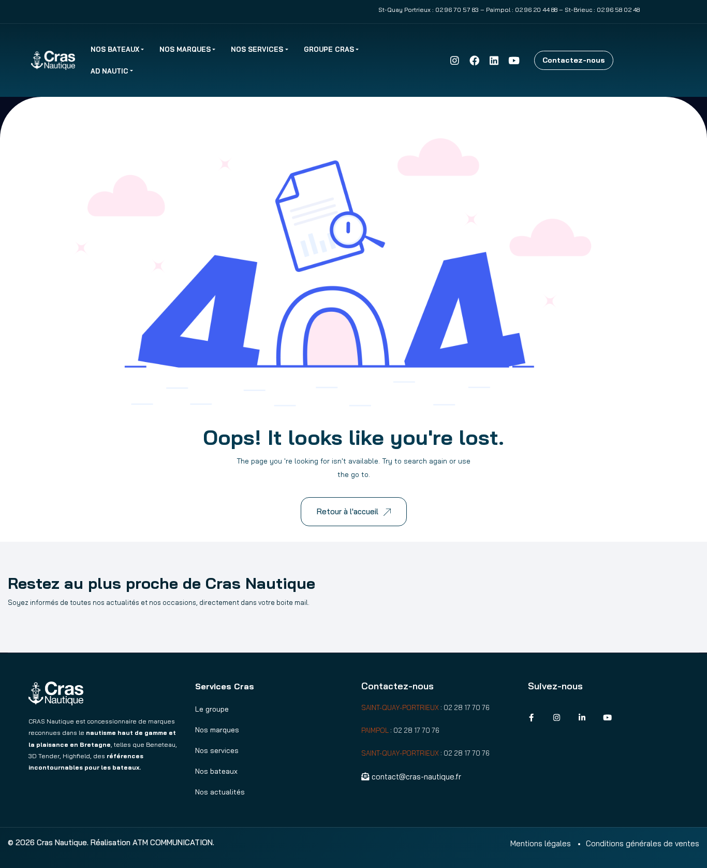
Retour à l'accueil (347, 511)
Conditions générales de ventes (642, 843)
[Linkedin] (494, 60)
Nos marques (185, 49)
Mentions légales (540, 843)
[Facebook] (474, 60)
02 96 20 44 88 (536, 9)
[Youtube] (514, 60)
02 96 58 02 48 (618, 9)
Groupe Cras (329, 49)
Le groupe (212, 709)
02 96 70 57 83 (457, 9)
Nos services (257, 49)
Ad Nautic (109, 71)
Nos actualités (220, 792)
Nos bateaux (115, 49)
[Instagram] (454, 60)
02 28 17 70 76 (467, 707)
